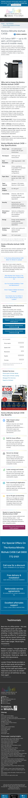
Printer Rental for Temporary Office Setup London (12, 754)
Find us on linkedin (6, 703)
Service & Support (5, 724)
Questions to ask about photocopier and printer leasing (13, 718)
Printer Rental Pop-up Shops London (9, 742)
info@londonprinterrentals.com (9, 699)
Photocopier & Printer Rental (10, 373)
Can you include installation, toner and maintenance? (14, 284)
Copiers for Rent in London (7, 764)
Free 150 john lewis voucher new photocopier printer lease (14, 753)
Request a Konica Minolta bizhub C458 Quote (14, 320)
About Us (3, 725)
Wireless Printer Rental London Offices (9, 747)
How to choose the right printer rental (9, 775)
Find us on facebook (6, 700)
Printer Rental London (5, 728)
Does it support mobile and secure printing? (14, 290)
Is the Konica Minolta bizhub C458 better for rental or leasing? (14, 258)
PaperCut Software (8, 380)
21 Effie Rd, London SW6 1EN (14, 787)
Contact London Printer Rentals (8, 726)
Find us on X (5, 701)
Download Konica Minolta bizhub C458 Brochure (14, 326)
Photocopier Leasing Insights (11, 736)
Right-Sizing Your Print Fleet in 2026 (9, 762)
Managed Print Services (9, 378)
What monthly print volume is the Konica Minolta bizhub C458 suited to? (14, 277)
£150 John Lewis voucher (7, 784)
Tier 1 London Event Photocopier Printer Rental (11, 761)
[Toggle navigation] (3, 20)
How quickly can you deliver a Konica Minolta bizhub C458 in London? (14, 297)
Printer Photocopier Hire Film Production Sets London (12, 750)
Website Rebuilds (11, 788)
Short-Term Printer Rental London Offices (10, 739)
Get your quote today (15, 4)
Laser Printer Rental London (7, 743)
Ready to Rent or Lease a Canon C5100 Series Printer (12, 768)
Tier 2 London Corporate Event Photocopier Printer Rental (13, 760)
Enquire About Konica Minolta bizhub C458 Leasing (14, 527)
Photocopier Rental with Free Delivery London (11, 745)
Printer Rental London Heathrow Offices (9, 741)
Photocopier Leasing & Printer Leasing (9, 717)
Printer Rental (4, 732)
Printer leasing (4, 730)
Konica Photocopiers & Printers (11, 25)
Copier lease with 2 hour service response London (12, 738)
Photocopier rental (5, 733)
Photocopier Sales (5, 719)
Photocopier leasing (5, 729)
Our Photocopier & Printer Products (9, 722)
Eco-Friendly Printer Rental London (8, 749)
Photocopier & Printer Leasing (11, 375)
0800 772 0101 (15, 15)
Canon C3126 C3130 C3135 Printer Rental (10, 752)
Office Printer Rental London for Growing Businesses (12, 758)
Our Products (9, 23)
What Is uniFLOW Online (6, 746)
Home (2, 23)
